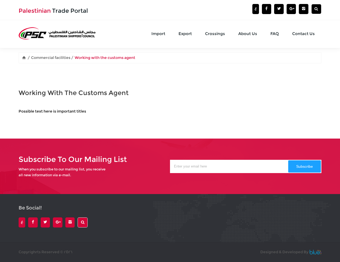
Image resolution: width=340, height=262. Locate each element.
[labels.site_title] (25, 58)
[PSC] (58, 34)
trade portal (53, 11)
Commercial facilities (51, 58)
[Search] (316, 9)
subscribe (304, 166)
